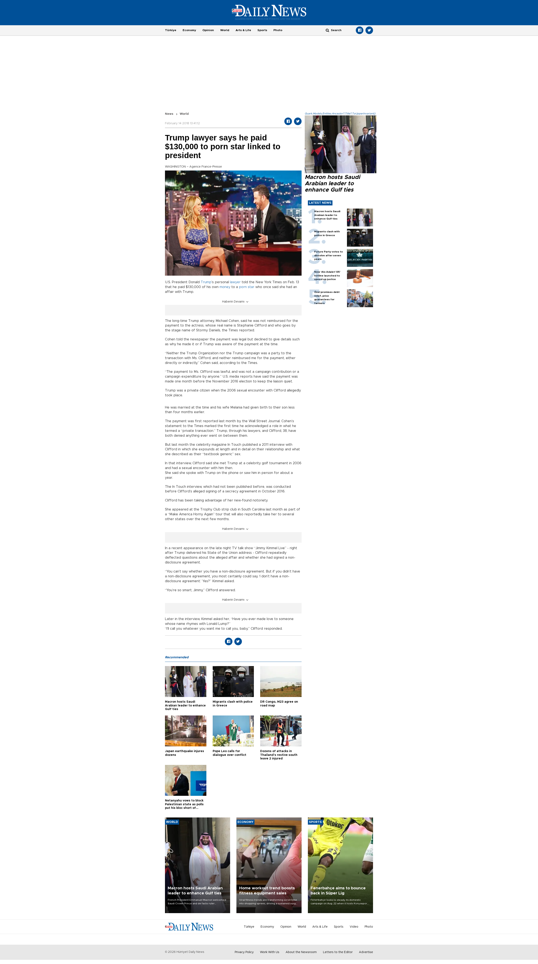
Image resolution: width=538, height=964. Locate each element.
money (225, 287)
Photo (277, 30)
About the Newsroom (301, 952)
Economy (189, 30)
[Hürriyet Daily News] (269, 12)
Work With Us (269, 952)
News (169, 113)
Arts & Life (243, 30)
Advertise (366, 952)
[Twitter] (369, 30)
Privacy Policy (244, 952)
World (224, 30)
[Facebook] (359, 30)
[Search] (327, 30)
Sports (262, 30)
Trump (206, 282)
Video (354, 926)
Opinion (208, 30)
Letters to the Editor (338, 952)
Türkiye (170, 30)
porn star (246, 287)
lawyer (235, 282)
